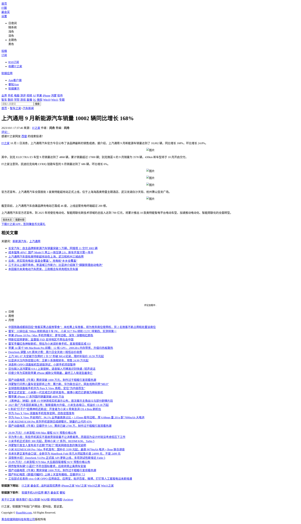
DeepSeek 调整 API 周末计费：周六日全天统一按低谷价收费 (45, 352)
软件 (60, 95)
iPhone (46, 95)
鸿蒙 (54, 95)
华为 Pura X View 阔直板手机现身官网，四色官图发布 (41, 413)
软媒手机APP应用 (33, 492)
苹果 (39, 95)
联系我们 (22, 499)
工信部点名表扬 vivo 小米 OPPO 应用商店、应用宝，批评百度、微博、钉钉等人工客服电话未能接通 (70, 478)
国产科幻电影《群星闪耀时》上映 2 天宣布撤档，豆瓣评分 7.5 (46, 474)
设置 (4, 16)
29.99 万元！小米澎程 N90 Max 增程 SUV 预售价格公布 (42, 432)
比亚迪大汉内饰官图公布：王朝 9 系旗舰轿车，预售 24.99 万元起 (48, 360)
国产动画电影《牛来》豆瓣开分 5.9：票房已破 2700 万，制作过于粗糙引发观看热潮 (59, 425)
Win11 (54, 99)
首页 (4, 3)
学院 (17, 99)
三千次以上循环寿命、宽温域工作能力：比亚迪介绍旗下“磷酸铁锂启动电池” (55, 264)
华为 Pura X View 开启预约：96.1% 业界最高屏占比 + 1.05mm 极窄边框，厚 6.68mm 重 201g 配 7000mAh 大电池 (76, 417)
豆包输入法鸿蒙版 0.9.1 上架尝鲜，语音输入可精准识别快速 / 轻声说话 (51, 368)
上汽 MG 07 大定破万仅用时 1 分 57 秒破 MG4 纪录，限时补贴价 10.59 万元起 (56, 356)
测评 (23, 95)
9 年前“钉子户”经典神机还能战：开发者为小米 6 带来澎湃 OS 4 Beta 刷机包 (54, 409)
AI (34, 95)
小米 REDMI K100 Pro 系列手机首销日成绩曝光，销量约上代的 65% (50, 421)
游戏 (23, 99)
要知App (13, 84)
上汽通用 (34, 241)
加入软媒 (34, 499)
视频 (29, 95)
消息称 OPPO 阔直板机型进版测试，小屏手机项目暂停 (42, 364)
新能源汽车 (19, 241)
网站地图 (56, 499)
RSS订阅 (13, 62)
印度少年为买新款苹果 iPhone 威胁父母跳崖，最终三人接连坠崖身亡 (50, 372)
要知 (62, 492)
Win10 (47, 99)
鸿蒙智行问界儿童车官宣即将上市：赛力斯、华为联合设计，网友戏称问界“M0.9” (58, 384)
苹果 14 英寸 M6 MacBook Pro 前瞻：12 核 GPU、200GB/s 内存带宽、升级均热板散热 (60, 347)
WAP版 (45, 499)
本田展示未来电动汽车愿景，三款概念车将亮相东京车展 (43, 269)
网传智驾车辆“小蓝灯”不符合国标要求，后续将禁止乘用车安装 (47, 466)
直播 (29, 99)
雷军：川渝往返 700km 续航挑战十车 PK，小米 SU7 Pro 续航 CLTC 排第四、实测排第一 (62, 331)
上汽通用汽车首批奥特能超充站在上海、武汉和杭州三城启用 (46, 256)
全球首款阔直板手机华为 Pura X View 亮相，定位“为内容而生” (46, 388)
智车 (4, 99)
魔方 (47, 492)
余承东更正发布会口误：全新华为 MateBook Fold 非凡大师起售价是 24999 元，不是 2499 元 (64, 453)
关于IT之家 (8, 499)
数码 (10, 99)
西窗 (24, 136)
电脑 (17, 95)
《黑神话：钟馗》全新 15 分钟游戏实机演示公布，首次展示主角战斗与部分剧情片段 (60, 400)
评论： (5, 132)
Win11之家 (107, 485)
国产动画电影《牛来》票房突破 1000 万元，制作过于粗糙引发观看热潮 (52, 379)
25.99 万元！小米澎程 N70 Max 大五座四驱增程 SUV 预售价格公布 (49, 462)
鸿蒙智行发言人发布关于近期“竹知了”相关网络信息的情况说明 (47, 445)
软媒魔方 (14, 88)
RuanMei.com (24, 512)
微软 (40, 99)
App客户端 (15, 80)
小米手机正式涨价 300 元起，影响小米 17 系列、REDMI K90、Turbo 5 (51, 441)
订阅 (4, 55)
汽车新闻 (28, 108)
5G (34, 99)
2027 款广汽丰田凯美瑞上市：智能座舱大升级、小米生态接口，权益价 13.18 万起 (58, 404)
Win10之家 (93, 485)
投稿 (4, 51)
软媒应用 (7, 73)
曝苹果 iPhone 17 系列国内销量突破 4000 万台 (36, 396)
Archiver (68, 499)
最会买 (5, 12)
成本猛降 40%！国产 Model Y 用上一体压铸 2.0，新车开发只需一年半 (50, 252)
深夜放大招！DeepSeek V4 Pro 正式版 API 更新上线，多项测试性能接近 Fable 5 (56, 457)
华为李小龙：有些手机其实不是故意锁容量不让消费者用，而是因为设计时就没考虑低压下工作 (66, 436)
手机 (10, 95)
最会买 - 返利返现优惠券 (45, 485)
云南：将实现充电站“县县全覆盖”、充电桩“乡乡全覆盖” (42, 260)
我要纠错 (19, 219)
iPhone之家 (68, 485)
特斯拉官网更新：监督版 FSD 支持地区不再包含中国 (41, 339)
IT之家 (36, 127)
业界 (4, 95)
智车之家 (15, 108)
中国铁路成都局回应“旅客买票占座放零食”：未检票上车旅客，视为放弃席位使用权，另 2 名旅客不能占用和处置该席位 (82, 327)
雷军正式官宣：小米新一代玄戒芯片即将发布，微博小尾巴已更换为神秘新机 (55, 392)
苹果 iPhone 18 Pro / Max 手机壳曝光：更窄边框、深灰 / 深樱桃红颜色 (50, 335)
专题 (62, 99)
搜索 (37, 104)
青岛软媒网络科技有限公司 (18, 519)
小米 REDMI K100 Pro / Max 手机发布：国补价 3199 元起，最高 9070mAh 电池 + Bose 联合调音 (66, 449)
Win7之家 (81, 485)
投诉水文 (7, 219)
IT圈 (4, 7)
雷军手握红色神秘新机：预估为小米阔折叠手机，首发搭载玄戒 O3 (49, 343)
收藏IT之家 (15, 66)
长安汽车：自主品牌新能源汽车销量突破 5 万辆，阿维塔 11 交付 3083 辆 (53, 248)
